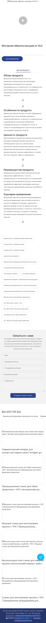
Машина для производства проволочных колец (20, 262)
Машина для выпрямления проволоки (17, 297)
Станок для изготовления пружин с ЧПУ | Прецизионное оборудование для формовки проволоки (23, 599)
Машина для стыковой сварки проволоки (18, 238)
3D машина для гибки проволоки (15, 315)
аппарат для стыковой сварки (14, 244)
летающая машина (28, 273)
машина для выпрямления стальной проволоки (20, 285)
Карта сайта (24, 618)
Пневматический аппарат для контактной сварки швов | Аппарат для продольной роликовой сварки (22, 451)
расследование (12, 59)
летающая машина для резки (14, 268)
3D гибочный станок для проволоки (16, 309)
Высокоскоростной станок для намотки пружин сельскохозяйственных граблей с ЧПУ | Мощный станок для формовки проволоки (23, 562)
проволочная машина (11, 256)
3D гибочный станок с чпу (13, 303)
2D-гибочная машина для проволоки (16, 320)
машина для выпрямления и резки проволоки (19, 291)
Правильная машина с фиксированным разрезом (21, 279)
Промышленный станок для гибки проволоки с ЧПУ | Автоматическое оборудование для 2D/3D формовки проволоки (20, 488)
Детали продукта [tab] (23, 70)
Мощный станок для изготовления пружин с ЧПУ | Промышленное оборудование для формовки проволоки (20, 525)
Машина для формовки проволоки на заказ (20, 416)
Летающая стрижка (10, 273)
